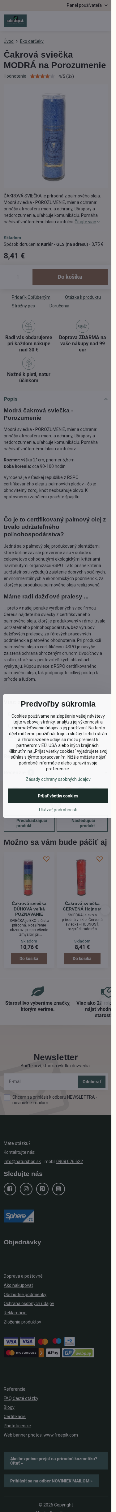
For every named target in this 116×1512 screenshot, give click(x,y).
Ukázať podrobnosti (58, 809)
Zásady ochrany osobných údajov (58, 779)
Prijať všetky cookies (58, 795)
